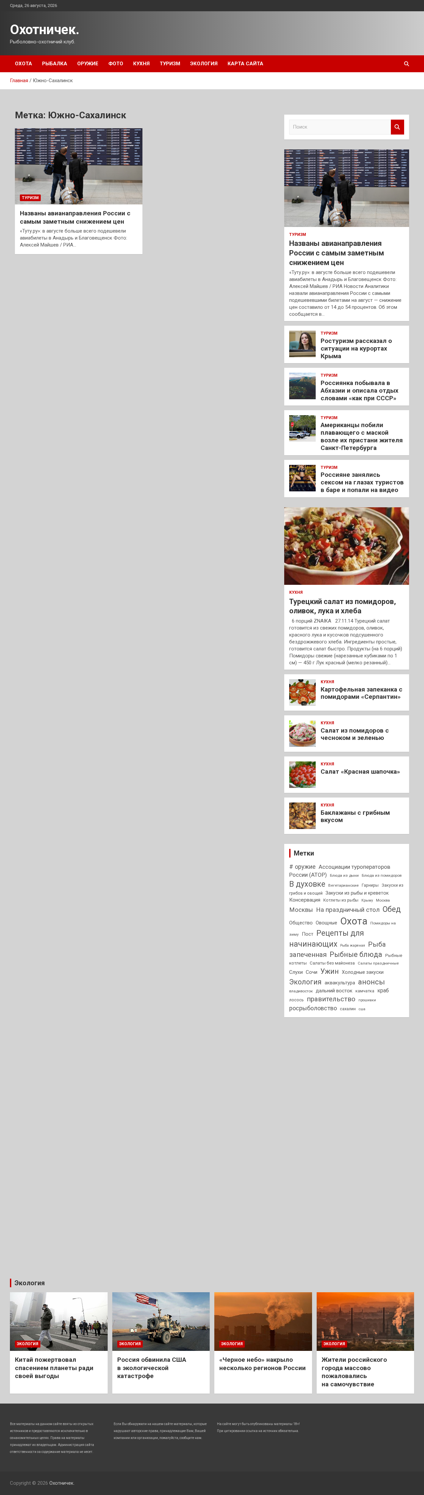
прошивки (367, 1000)
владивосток (301, 991)
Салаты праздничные (378, 963)
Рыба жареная (352, 945)
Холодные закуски (363, 972)
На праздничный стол (348, 910)
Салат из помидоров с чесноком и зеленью (355, 734)
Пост (307, 934)
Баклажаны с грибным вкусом (355, 816)
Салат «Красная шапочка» (360, 771)
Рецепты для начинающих (326, 938)
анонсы (371, 981)
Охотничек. (45, 29)
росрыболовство (313, 1008)
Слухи (296, 972)
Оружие (87, 64)
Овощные (326, 922)
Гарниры (370, 885)
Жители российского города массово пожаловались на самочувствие (354, 1372)
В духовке (307, 884)
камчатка (364, 990)
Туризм (170, 64)
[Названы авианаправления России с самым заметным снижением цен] (79, 166)
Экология (204, 64)
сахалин (348, 1008)
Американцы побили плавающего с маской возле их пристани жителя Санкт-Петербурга (362, 436)
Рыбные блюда (356, 954)
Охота (23, 64)
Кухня (141, 64)
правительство (331, 999)
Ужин (329, 971)
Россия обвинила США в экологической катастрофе (151, 1368)
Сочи (311, 972)
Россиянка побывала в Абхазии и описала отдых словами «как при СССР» (359, 390)
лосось (296, 999)
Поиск (397, 127)
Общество (301, 923)
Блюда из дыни (344, 875)
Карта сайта (245, 64)
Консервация (304, 900)
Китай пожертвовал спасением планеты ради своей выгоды (54, 1368)
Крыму (367, 900)
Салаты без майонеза (332, 963)
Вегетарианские (343, 885)
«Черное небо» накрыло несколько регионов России (262, 1364)
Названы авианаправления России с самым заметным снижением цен (75, 217)
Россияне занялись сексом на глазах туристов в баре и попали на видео (362, 482)
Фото (115, 64)
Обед (392, 909)
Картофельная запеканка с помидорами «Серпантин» (361, 693)
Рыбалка (54, 64)
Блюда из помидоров (381, 875)
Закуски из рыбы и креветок (357, 893)
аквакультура (340, 983)
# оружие (302, 866)
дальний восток (334, 991)
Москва (383, 900)
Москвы (301, 910)
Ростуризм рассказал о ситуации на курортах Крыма (356, 348)
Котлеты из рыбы (340, 900)
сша (362, 1009)
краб (383, 990)
